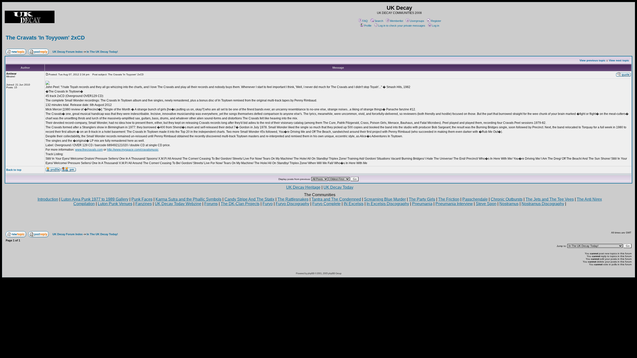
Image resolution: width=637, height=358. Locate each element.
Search (378, 20)
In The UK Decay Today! (102, 51)
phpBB (311, 273)
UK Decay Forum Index (68, 51)
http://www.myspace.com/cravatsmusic (133, 149)
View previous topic (592, 60)
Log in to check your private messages (401, 25)
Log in (435, 25)
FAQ (365, 20)
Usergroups (417, 20)
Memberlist (396, 20)
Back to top (13, 169)
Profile (368, 25)
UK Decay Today (338, 187)
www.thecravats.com (89, 149)
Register (436, 20)
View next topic (619, 60)
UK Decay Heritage (303, 187)
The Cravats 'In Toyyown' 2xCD (45, 38)
